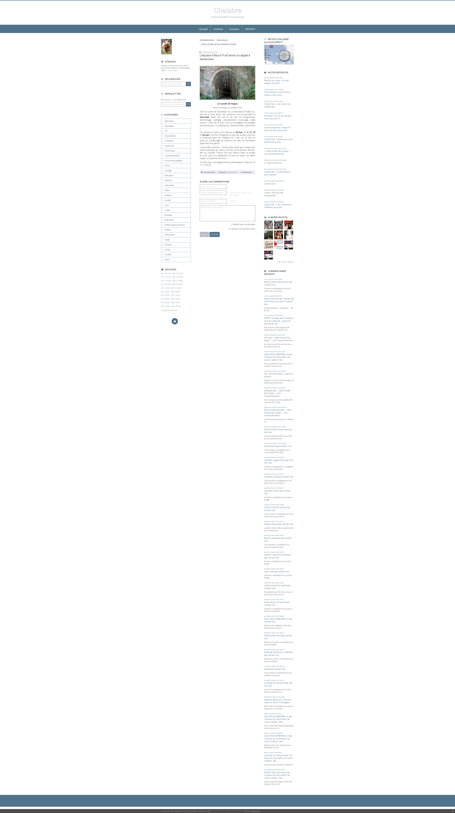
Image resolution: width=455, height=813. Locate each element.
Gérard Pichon (271, 298)
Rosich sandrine (272, 538)
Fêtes (167, 190)
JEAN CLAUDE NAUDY (275, 507)
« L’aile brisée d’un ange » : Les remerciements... (277, 393)
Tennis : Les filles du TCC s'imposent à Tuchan (218, 44)
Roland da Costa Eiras (275, 772)
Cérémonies (170, 150)
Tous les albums (287, 262)
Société (168, 254)
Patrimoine (169, 220)
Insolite (168, 200)
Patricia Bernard (272, 410)
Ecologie (168, 170)
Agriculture (169, 121)
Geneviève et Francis (275, 602)
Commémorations (172, 155)
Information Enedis (207, 40)
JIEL (266, 337)
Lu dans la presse (273, 163)
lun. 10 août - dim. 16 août (172, 280)
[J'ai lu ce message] (453, 811)
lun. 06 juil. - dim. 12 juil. (170, 299)
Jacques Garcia (271, 491)
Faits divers (169, 185)
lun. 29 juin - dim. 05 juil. (170, 302)
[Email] (175, 321)
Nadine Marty (271, 524)
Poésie (168, 229)
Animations (169, 126)
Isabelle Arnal (271, 477)
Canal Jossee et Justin (275, 585)
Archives (218, 29)
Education (169, 175)
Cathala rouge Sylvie (274, 460)
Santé (167, 239)
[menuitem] (203, 29)
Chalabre (227, 10)
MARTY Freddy (271, 318)
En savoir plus (255, 811)
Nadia (267, 669)
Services (168, 244)
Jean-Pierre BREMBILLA (276, 354)
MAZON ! (250, 29)
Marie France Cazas (274, 429)
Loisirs (167, 210)
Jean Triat (269, 571)
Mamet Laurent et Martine (277, 555)
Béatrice (268, 699)
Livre (167, 205)
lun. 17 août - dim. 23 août (172, 277)
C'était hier (169, 141)
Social (167, 249)
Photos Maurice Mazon (175, 225)
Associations (170, 136)
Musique (168, 215)
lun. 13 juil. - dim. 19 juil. (170, 295)
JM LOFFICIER (271, 374)
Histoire (168, 195)
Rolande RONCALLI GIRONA (278, 652)
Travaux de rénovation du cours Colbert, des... (279, 301)
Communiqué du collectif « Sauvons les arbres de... (279, 321)
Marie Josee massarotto (276, 282)
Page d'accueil (222, 40)
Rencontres (170, 234)
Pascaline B (270, 446)
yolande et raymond (274, 683)
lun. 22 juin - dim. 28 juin (171, 306)
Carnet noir (169, 145)
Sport (167, 259)
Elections (168, 180)
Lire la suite (172, 70)
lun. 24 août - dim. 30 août (172, 273)
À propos (234, 29)
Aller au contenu (8, 2)
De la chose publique (173, 160)
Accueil (203, 29)
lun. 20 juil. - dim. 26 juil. (170, 291)
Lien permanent (209, 172)
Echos (167, 165)
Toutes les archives (169, 310)
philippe (268, 390)
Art (166, 131)
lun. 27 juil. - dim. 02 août (171, 288)
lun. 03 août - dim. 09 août (172, 284)
